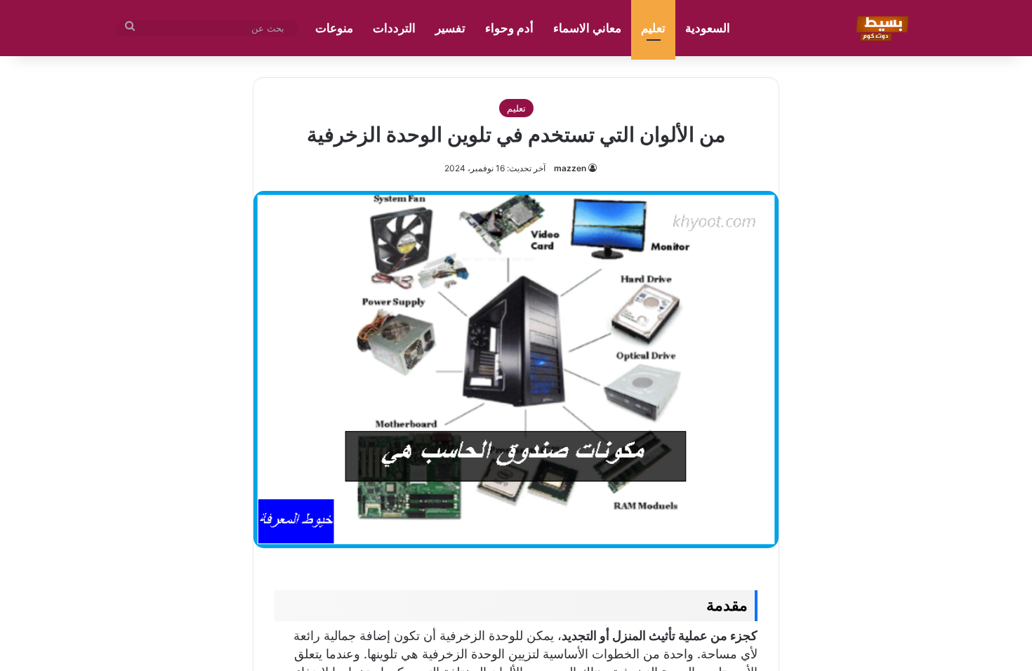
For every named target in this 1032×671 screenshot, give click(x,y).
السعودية (707, 28)
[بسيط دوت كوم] (880, 28)
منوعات (334, 28)
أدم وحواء (509, 28)
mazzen (570, 168)
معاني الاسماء (587, 28)
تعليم (653, 28)
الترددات (394, 28)
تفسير (450, 28)
